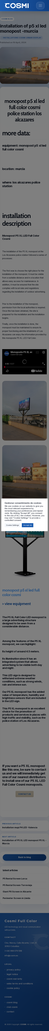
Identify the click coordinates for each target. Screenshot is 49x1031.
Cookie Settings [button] (12, 525)
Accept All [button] (27, 525)
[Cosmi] (16, 5)
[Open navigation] (40, 5)
